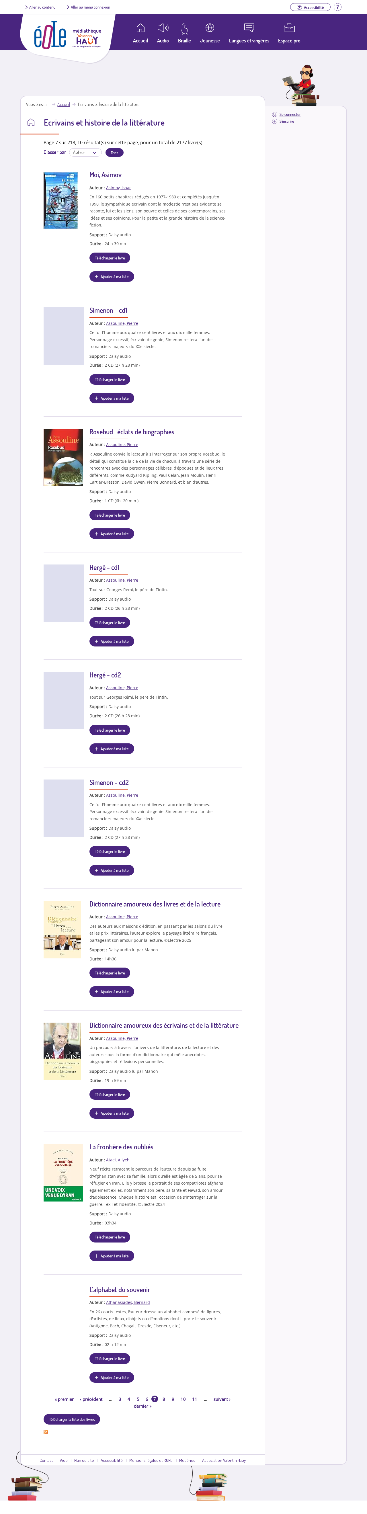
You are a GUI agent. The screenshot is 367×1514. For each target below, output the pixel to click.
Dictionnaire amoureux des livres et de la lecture (154, 903)
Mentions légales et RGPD (151, 1460)
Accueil (63, 104)
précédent (91, 1399)
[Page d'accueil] (50, 47)
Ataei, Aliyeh (118, 1160)
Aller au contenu (42, 6)
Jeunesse (210, 40)
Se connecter (290, 114)
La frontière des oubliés (121, 1146)
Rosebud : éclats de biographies (131, 431)
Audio (163, 40)
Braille (184, 40)
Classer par (55, 152)
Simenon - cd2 (109, 782)
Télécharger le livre (110, 257)
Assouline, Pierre (122, 323)
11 (194, 1399)
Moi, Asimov (105, 174)
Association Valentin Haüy (224, 1460)
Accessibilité (112, 1460)
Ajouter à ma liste (115, 276)
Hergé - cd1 (104, 567)
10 (183, 1399)
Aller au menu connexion (90, 6)
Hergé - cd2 (105, 674)
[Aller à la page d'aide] (337, 6)
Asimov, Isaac (118, 187)
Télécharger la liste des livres (72, 1419)
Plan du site (84, 1460)
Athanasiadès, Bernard (128, 1302)
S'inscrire (287, 121)
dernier (142, 1406)
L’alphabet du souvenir (119, 1289)
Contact (46, 1460)
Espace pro (289, 40)
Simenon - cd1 (108, 310)
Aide (64, 1460)
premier (64, 1399)
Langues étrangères (249, 40)
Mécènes (187, 1460)
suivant (222, 1399)
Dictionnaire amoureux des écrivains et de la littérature (164, 1025)
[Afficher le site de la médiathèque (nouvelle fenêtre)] (87, 46)
